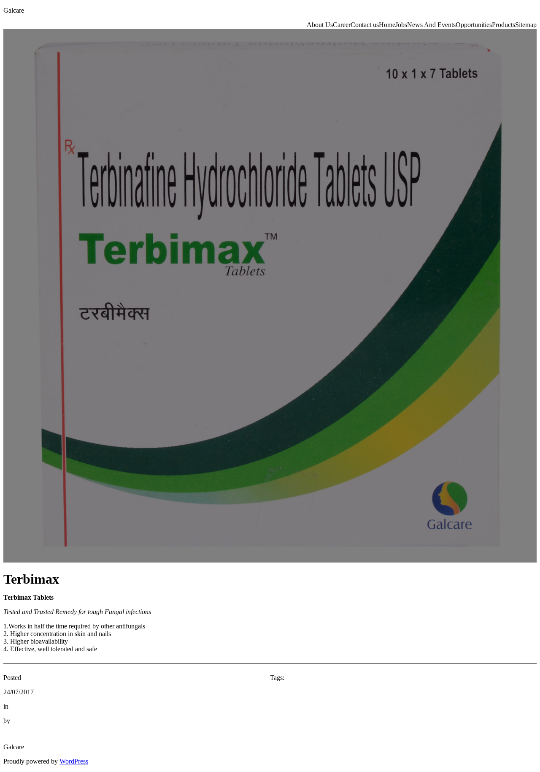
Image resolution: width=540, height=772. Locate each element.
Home (387, 24)
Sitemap (526, 24)
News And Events (431, 24)
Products (503, 24)
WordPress (73, 761)
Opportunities (474, 24)
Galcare (13, 10)
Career (342, 24)
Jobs (401, 24)
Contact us (365, 24)
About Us (320, 24)
